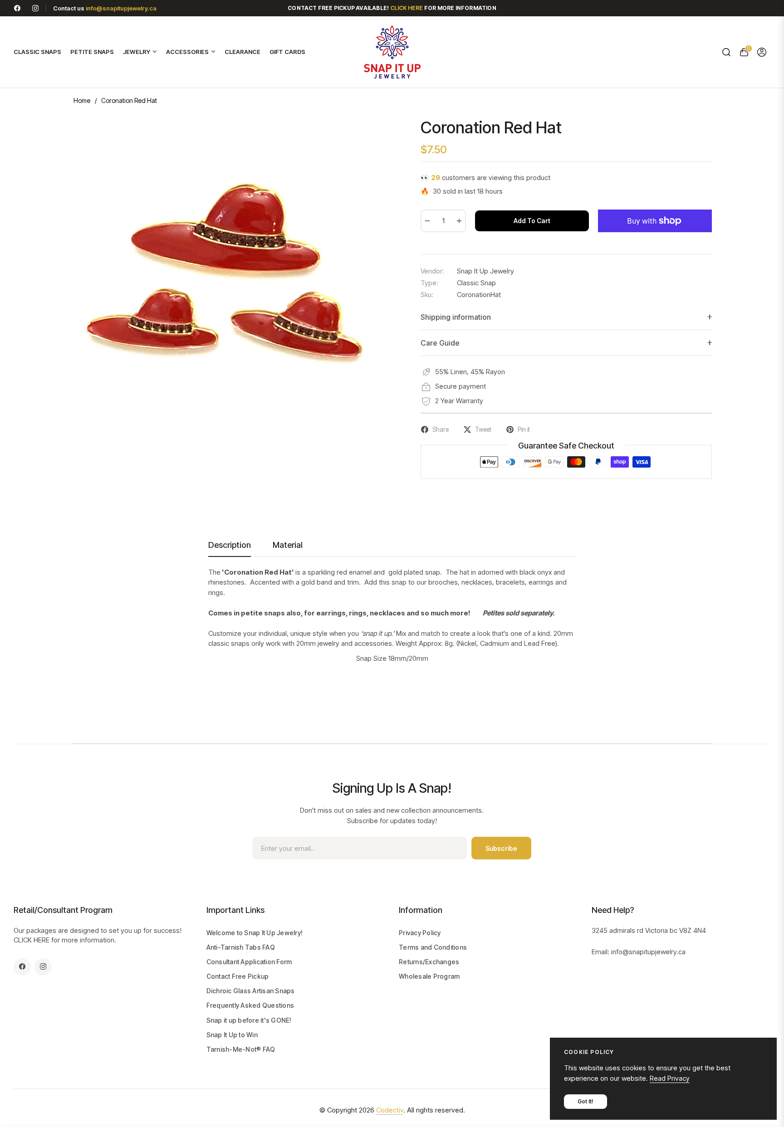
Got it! (585, 1101)
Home (82, 100)
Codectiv (389, 1110)
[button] (726, 52)
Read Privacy (670, 1078)
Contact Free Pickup (237, 976)
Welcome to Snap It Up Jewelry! (254, 933)
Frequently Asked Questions (250, 1005)
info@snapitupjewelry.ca (121, 8)
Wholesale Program (429, 976)
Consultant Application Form (249, 962)
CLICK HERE (31, 940)
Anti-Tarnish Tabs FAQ (240, 947)
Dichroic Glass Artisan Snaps (250, 991)
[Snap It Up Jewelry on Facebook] (17, 8)
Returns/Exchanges (429, 962)
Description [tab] (229, 545)
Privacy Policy (420, 933)
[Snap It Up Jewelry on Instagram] (35, 8)
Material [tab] (288, 545)
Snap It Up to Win (232, 1035)
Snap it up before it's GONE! (249, 1020)
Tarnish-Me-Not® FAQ (240, 1049)
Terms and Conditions (433, 947)
